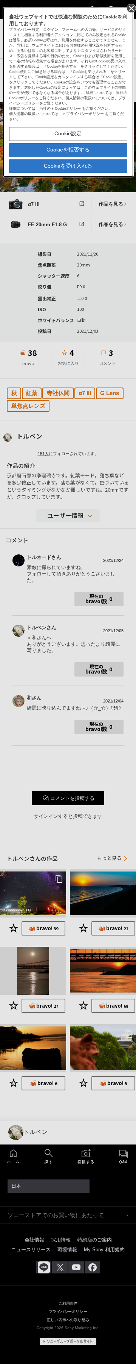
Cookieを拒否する (68, 150)
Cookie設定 (68, 133)
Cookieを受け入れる (68, 166)
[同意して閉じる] (131, 8)
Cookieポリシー (68, 108)
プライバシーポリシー (85, 114)
